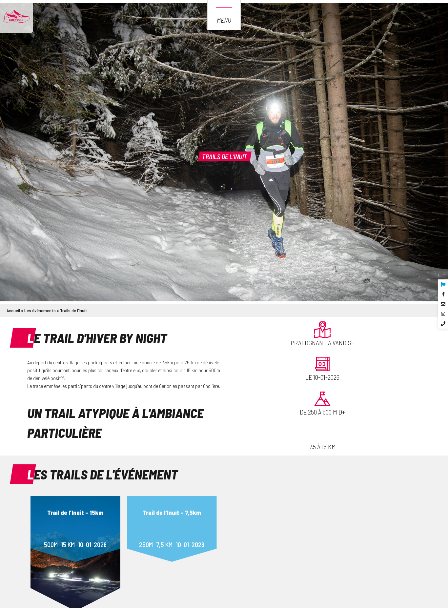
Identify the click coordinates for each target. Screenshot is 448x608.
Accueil (13, 310)
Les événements (40, 310)
